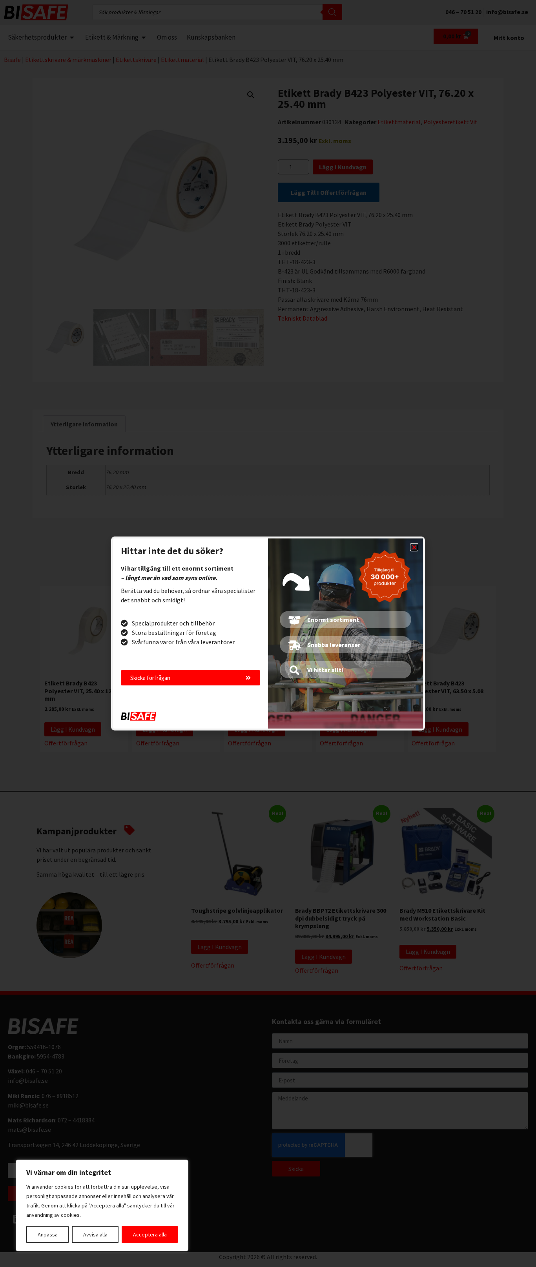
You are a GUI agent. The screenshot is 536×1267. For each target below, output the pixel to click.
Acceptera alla (150, 1234)
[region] (102, 1205)
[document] (268, 633)
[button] (414, 547)
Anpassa (48, 1234)
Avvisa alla (95, 1234)
